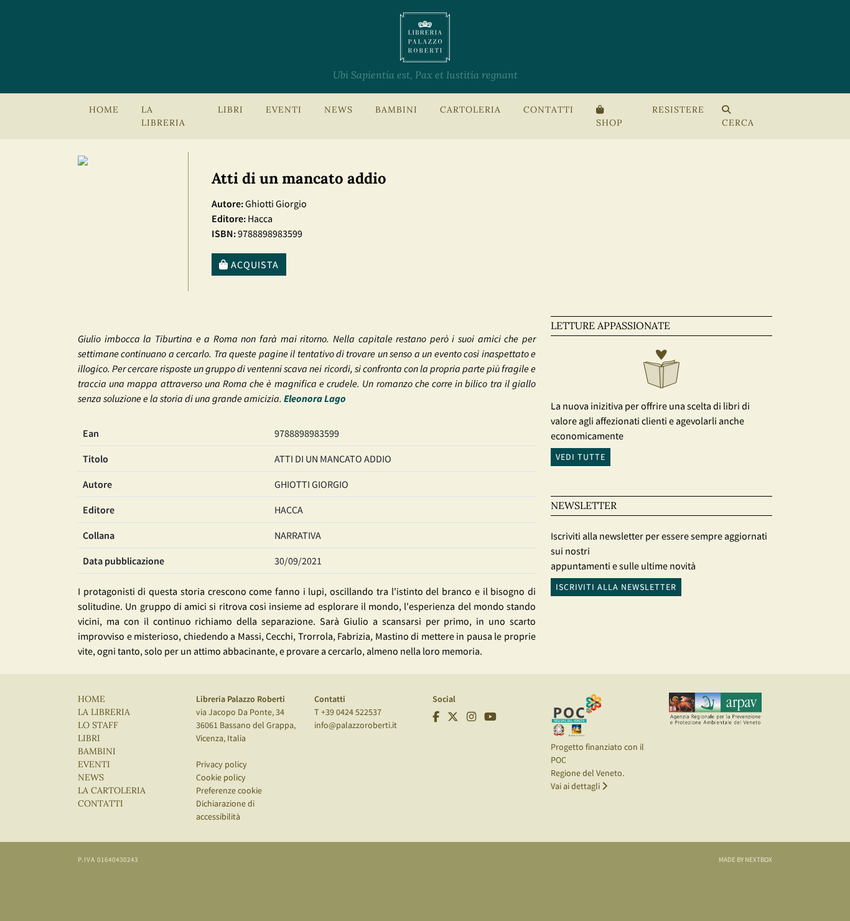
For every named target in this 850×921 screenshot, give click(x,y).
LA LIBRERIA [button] (163, 116)
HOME (104, 110)
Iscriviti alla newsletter (616, 586)
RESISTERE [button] (678, 110)
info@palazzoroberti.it (355, 725)
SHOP (609, 123)
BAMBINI (396, 110)
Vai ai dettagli (576, 786)
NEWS (338, 110)
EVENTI (94, 764)
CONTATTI (548, 110)
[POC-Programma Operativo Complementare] (576, 714)
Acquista (253, 264)
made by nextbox (745, 859)
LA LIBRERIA (104, 712)
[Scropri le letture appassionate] (661, 372)
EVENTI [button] (284, 110)
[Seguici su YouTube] (490, 716)
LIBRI (89, 738)
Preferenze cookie (229, 790)
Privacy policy (221, 764)
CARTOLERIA (470, 110)
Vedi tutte (580, 456)
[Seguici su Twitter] (453, 716)
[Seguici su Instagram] (471, 716)
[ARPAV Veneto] (715, 708)
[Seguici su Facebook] (435, 716)
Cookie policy (221, 777)
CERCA (738, 123)
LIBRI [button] (230, 110)
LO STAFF (98, 725)
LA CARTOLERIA (112, 790)
